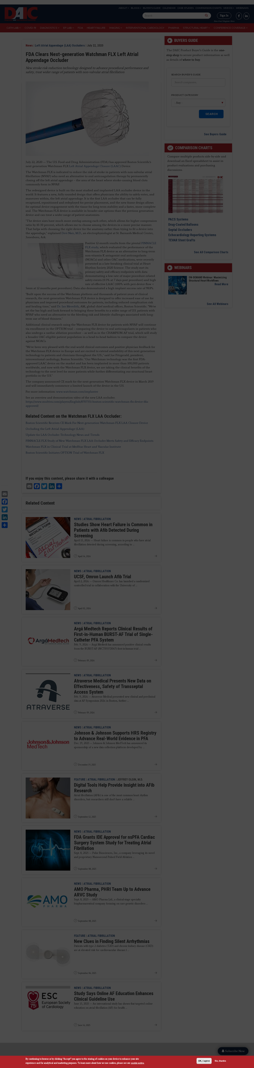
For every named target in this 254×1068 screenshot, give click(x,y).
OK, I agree (204, 1061)
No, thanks (220, 1061)
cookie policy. (137, 1062)
